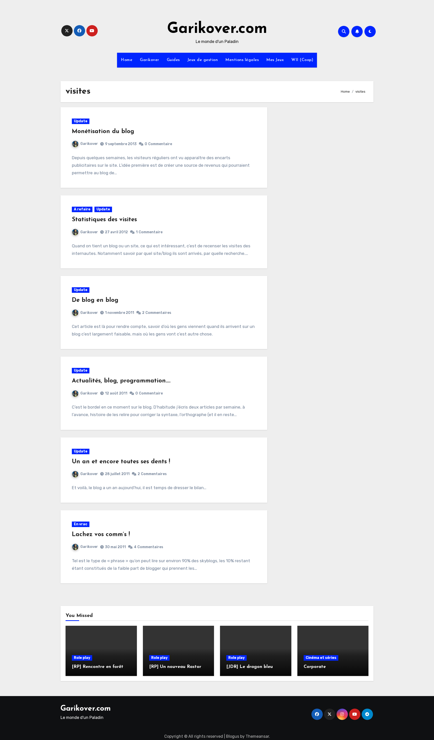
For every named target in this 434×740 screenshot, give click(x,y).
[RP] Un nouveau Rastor (175, 667)
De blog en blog (95, 300)
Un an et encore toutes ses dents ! (121, 462)
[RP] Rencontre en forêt (97, 667)
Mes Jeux (275, 60)
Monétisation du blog (103, 132)
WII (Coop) (302, 60)
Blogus (232, 736)
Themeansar (257, 736)
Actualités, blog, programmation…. (121, 381)
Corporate (315, 667)
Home (126, 60)
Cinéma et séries (321, 658)
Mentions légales (242, 60)
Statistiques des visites (104, 220)
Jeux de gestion (202, 60)
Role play (82, 658)
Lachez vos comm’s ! (101, 535)
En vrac (80, 524)
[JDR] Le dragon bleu (249, 667)
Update (80, 121)
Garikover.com (217, 29)
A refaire (82, 209)
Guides (173, 60)
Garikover (149, 60)
